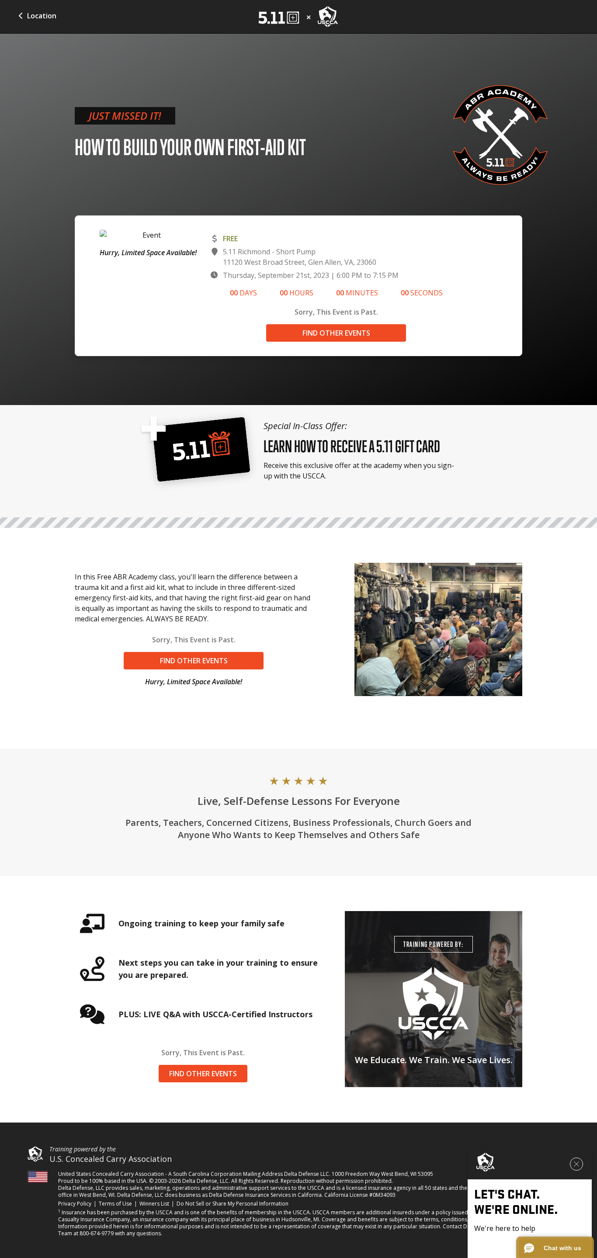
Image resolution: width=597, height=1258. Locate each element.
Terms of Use (115, 1203)
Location (41, 16)
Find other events (336, 333)
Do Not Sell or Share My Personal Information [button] (232, 1203)
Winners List (154, 1203)
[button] (555, 1248)
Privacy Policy (74, 1203)
